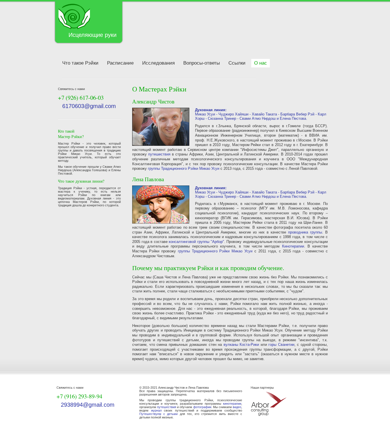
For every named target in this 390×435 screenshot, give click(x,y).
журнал (156, 410)
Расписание (120, 63)
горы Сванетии (281, 344)
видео (237, 407)
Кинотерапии (293, 246)
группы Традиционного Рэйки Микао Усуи (183, 168)
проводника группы (305, 232)
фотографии (202, 407)
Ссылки (237, 63)
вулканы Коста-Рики (241, 344)
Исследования (158, 63)
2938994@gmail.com (87, 405)
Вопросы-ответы (201, 63)
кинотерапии (232, 403)
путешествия (159, 154)
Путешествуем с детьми (158, 414)
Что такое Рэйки (80, 63)
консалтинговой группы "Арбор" (196, 242)
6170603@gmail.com (89, 106)
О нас (260, 63)
